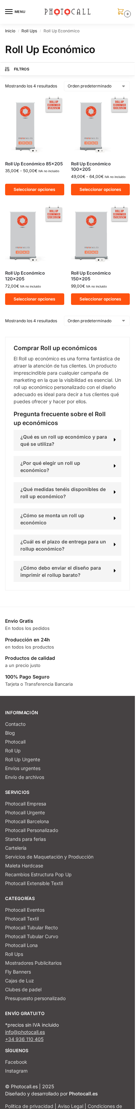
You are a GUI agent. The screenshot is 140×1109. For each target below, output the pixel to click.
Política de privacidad (29, 1106)
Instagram (16, 1071)
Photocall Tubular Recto (31, 927)
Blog (10, 733)
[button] (122, 12)
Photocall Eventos (25, 910)
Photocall (15, 742)
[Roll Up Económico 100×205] (100, 126)
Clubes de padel (23, 989)
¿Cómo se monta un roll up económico (52, 518)
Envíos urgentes (22, 768)
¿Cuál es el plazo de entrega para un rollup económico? (63, 545)
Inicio (10, 30)
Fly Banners (18, 972)
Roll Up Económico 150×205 (91, 275)
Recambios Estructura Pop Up (38, 874)
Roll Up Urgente (22, 759)
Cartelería (16, 848)
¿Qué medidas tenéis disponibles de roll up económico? (63, 492)
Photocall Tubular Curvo (31, 936)
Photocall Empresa (25, 803)
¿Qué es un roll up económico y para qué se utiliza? (63, 440)
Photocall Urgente (25, 812)
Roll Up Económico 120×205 (25, 275)
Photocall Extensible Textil (34, 883)
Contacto (15, 724)
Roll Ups (29, 30)
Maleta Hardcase (24, 865)
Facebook (16, 1062)
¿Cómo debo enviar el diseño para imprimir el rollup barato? (60, 571)
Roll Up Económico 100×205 (91, 166)
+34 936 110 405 (24, 1039)
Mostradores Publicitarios (33, 963)
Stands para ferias (25, 839)
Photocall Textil (22, 919)
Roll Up (13, 750)
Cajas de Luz (19, 980)
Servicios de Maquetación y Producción (49, 857)
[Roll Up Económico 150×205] (100, 235)
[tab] (67, 440)
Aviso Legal (70, 1106)
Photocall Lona (21, 945)
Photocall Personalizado (31, 830)
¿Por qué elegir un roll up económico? (50, 466)
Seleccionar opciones (34, 189)
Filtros (21, 69)
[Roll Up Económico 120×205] (34, 235)
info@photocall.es (25, 1032)
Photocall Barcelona (27, 821)
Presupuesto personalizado (35, 998)
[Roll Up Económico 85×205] (34, 126)
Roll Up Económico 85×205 (34, 163)
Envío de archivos (24, 777)
